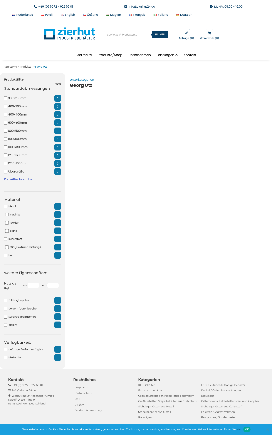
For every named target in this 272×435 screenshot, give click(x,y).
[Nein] (267, 429)
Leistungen (165, 55)
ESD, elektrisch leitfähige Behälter (223, 385)
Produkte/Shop (110, 55)
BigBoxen (207, 395)
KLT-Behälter (146, 385)
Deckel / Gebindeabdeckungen (221, 390)
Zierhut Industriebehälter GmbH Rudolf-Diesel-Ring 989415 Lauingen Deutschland (31, 399)
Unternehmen (139, 55)
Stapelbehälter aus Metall (154, 412)
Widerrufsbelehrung (88, 410)
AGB (78, 399)
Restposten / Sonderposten (218, 417)
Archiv (79, 404)
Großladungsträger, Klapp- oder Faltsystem (166, 395)
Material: (12, 199)
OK (247, 429)
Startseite (84, 55)
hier (238, 429)
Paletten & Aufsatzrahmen (218, 412)
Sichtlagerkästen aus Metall (156, 406)
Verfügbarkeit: (17, 342)
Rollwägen (145, 417)
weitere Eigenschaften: (25, 272)
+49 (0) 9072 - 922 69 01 (55, 6)
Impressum (82, 387)
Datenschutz (83, 393)
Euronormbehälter (150, 390)
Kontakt (190, 55)
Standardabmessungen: (27, 88)
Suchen (160, 34)
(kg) (11, 285)
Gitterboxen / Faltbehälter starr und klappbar (230, 401)
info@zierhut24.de (142, 6)
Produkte (25, 66)
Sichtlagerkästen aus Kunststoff (221, 406)
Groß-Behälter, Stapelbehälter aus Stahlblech (167, 401)
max (44, 285)
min (25, 285)
